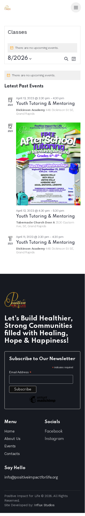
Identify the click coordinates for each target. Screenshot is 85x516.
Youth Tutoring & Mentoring (45, 104)
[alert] (42, 75)
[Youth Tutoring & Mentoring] (48, 164)
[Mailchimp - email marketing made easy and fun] (42, 402)
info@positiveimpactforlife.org (31, 477)
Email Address (20, 372)
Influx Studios (44, 505)
